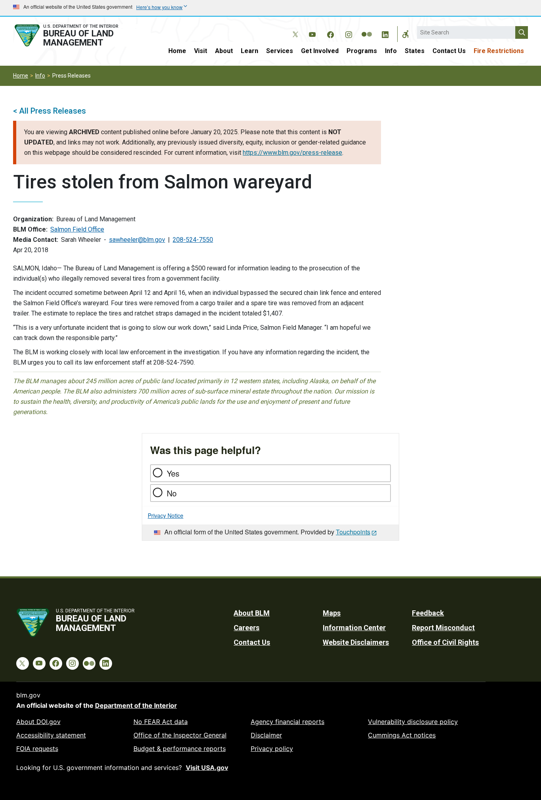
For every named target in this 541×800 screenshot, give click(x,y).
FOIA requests (37, 748)
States (415, 51)
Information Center (354, 627)
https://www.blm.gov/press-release (292, 152)
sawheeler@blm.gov (137, 239)
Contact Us (449, 51)
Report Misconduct (443, 627)
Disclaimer (266, 735)
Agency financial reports (287, 722)
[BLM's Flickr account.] (366, 28)
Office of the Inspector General (180, 735)
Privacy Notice (165, 515)
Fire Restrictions (499, 51)
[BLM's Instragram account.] (348, 33)
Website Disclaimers (356, 642)
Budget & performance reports (179, 748)
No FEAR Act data (160, 722)
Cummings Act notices (402, 735)
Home (177, 51)
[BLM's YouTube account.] (312, 33)
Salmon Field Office (77, 229)
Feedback (428, 613)
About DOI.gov (38, 722)
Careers (246, 627)
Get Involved (320, 51)
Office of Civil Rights (445, 642)
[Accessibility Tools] (405, 34)
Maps (332, 613)
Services (279, 51)
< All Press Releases (49, 111)
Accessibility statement (51, 735)
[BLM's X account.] (294, 28)
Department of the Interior (136, 705)
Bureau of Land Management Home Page (75, 35)
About (224, 51)
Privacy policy (272, 748)
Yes (173, 473)
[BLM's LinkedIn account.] (385, 33)
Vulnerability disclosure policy (413, 722)
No (172, 493)
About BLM (252, 613)
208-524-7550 (193, 239)
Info (391, 51)
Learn (249, 51)
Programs (362, 51)
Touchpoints (353, 531)
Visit (200, 51)
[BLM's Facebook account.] (330, 33)
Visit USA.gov (207, 767)
